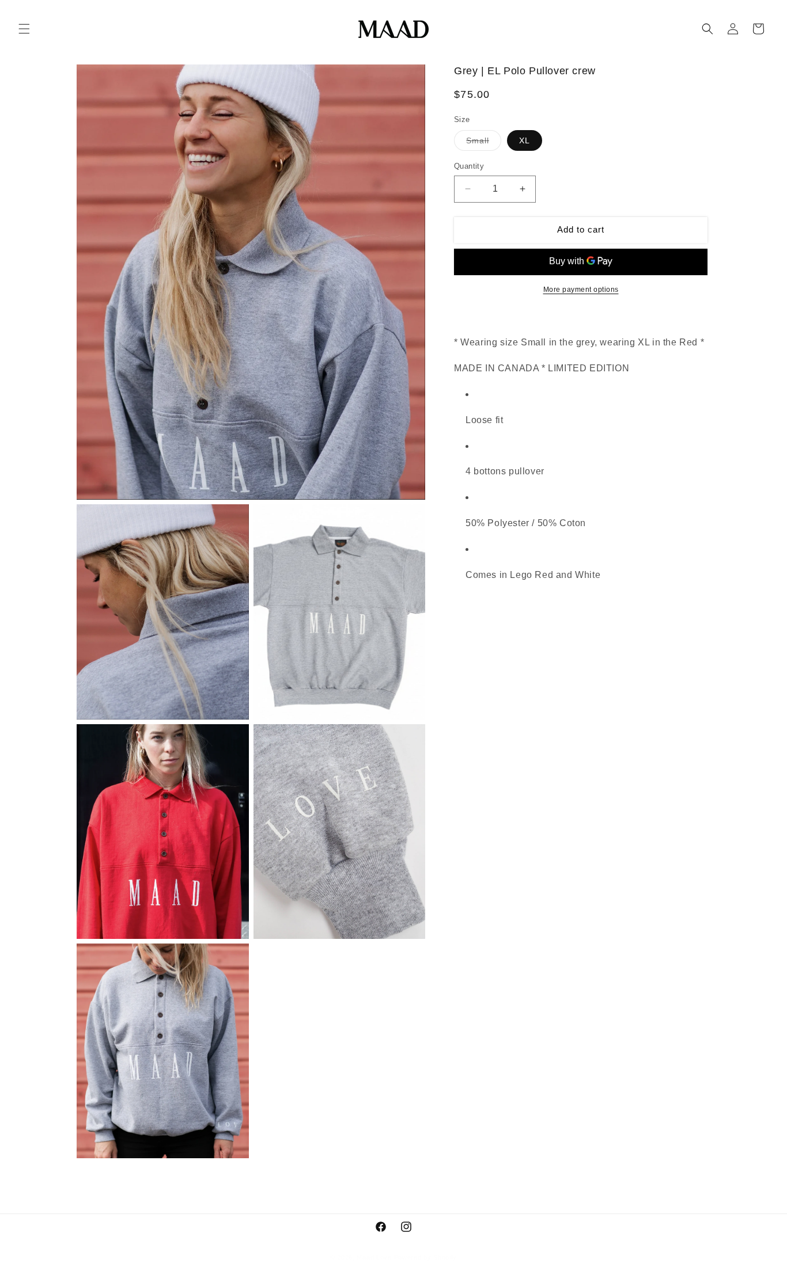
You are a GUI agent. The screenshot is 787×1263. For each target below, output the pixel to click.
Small (483, 143)
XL (524, 140)
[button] (24, 28)
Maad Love (374, 1257)
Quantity (469, 166)
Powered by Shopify (425, 1257)
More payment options (581, 289)
